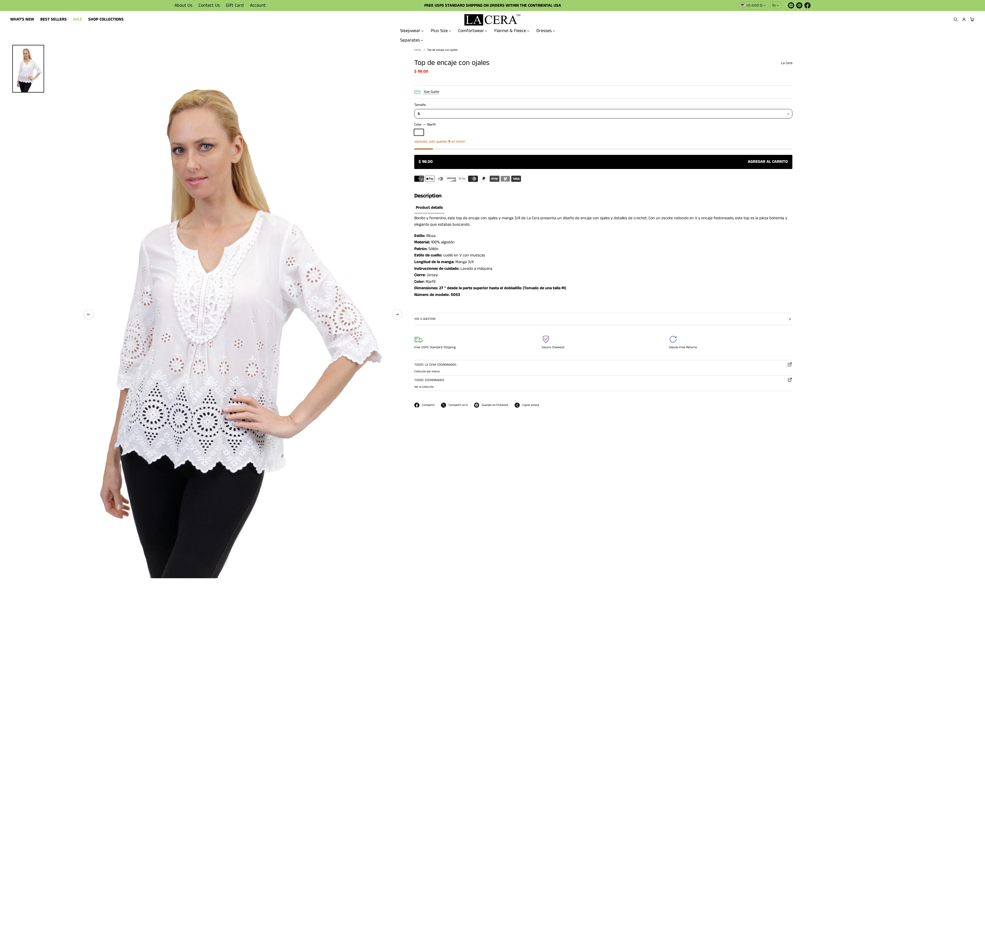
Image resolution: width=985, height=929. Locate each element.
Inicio (417, 50)
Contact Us (209, 5)
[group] (429, 207)
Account (258, 5)
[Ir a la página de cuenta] (964, 19)
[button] (956, 19)
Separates (410, 40)
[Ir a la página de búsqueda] (956, 19)
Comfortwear (471, 30)
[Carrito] (971, 19)
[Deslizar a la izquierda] (89, 314)
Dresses (544, 30)
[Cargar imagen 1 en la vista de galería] (28, 69)
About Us (183, 5)
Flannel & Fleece (510, 30)
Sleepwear (410, 30)
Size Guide (431, 91)
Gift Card (235, 5)
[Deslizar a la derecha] (397, 314)
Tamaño (420, 104)
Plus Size (439, 30)
